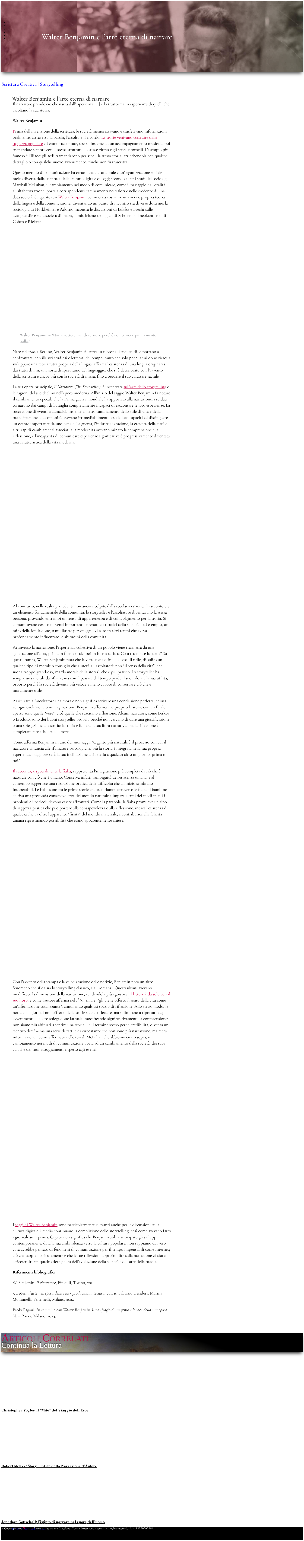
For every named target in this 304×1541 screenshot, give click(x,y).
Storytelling (51, 84)
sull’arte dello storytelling (145, 386)
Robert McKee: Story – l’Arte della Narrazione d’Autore (49, 1466)
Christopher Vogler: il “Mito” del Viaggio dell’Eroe (44, 1410)
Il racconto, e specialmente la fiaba (42, 771)
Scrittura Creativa (19, 84)
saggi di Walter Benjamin (36, 1224)
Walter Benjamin (72, 197)
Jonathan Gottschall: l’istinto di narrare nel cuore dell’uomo (53, 1521)
